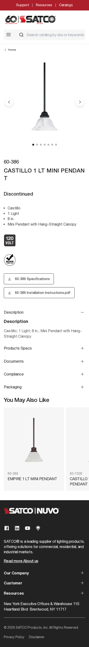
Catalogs (66, 5)
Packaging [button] (13, 387)
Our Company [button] (16, 573)
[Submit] (21, 34)
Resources (44, 5)
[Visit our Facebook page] (6, 528)
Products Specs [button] (18, 348)
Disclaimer (36, 637)
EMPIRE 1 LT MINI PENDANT (32, 479)
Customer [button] (13, 583)
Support (22, 5)
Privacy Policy (14, 637)
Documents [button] (14, 361)
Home (12, 49)
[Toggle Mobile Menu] (8, 34)
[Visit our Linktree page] (38, 528)
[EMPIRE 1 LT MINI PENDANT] (34, 440)
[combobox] (50, 35)
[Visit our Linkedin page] (17, 528)
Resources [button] (14, 593)
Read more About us (21, 561)
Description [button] (13, 312)
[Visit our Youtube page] (27, 528)
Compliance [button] (14, 374)
